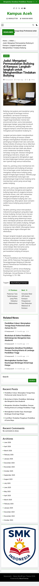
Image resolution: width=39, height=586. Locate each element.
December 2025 (9, 463)
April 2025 (7, 495)
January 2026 (8, 459)
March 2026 (8, 451)
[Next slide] (36, 2)
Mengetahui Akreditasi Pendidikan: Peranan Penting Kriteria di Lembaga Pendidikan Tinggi (17, 2)
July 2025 (7, 483)
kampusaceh (9, 80)
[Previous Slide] (33, 2)
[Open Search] (33, 25)
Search (5, 377)
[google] (21, 8)
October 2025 (8, 471)
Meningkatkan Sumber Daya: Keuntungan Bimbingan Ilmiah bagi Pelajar (19, 362)
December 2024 (9, 512)
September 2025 (9, 475)
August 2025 (8, 479)
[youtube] (24, 8)
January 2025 (8, 508)
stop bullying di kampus (19, 283)
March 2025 (8, 500)
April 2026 (7, 446)
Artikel (6, 56)
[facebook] (14, 8)
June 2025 (7, 487)
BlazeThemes (23, 578)
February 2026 (8, 455)
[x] (19, 8)
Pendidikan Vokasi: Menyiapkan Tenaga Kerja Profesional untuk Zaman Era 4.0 (17, 325)
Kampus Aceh (19, 13)
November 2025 (9, 467)
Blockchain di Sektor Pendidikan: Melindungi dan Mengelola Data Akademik (18, 338)
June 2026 (7, 442)
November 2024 (9, 516)
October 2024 (8, 520)
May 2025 (7, 491)
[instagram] (16, 8)
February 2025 (8, 504)
